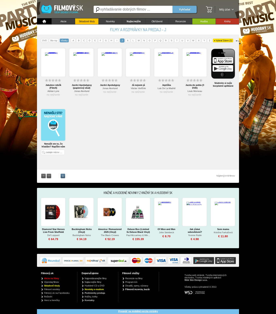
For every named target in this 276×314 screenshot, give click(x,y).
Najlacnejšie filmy (93, 282)
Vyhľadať (185, 9)
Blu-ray (53, 40)
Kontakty (89, 300)
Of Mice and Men (166, 229)
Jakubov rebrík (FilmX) (53, 86)
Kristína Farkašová (223, 232)
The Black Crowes (110, 235)
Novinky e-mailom (94, 289)
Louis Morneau (195, 91)
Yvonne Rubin (195, 235)
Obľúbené (157, 21)
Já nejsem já (138, 85)
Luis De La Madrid (166, 88)
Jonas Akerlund (81, 91)
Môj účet (224, 9)
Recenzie (180, 21)
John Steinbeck (166, 232)
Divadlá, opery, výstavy (136, 285)
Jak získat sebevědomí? (195, 230)
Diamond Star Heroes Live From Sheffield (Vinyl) (53, 230)
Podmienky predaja (95, 293)
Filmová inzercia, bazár (137, 289)
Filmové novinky (52, 289)
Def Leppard (53, 235)
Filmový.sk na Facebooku (57, 293)
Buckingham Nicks (82, 235)
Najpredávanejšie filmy (96, 278)
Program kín (131, 282)
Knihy (227, 21)
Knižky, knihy (91, 296)
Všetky (64, 40)
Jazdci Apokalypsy (110, 85)
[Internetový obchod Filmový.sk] (63, 9)
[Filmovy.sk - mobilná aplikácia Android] (203, 263)
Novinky (110, 21)
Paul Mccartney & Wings (138, 235)
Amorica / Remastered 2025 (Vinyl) (110, 230)
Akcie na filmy (51, 278)
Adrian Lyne (53, 91)
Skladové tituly (87, 21)
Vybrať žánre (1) (223, 40)
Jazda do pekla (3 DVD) (194, 86)
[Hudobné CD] (74, 263)
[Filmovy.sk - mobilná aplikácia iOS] (225, 263)
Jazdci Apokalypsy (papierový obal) (82, 86)
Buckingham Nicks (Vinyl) (82, 230)
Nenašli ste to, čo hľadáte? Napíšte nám (53, 145)
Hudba (204, 21)
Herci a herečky (52, 300)
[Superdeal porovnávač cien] (119, 263)
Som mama (223, 229)
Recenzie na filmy (134, 278)
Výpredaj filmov (51, 282)
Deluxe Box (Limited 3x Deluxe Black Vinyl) (138, 230)
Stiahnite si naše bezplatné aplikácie (223, 84)
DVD (44, 40)
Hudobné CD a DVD (94, 285)
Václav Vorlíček (138, 88)
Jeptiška (166, 85)
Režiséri (48, 296)
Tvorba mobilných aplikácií (208, 277)
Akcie (63, 21)
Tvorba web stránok (194, 275)
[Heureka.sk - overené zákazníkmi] (51, 263)
